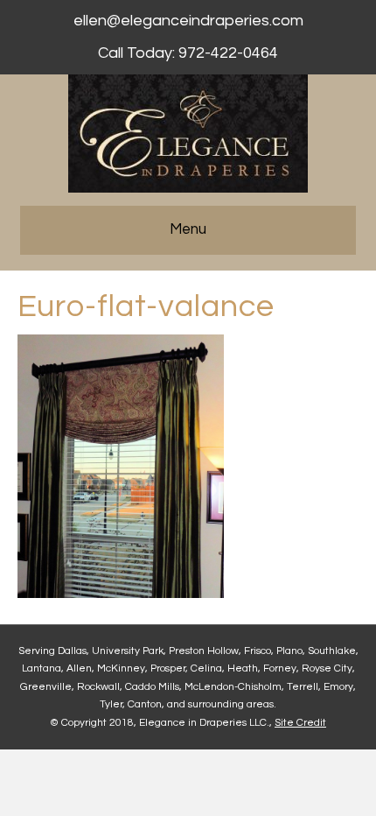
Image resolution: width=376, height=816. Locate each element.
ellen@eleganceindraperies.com (188, 20)
